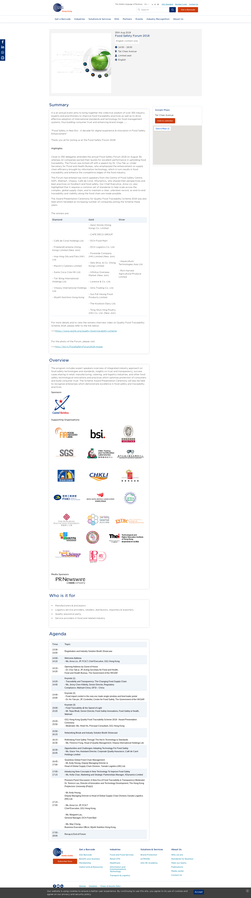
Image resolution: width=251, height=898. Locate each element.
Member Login (181, 4)
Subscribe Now (65, 861)
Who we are (177, 855)
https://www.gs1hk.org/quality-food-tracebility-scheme (86, 331)
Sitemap (82, 886)
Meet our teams (178, 863)
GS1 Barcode (85, 855)
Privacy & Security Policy (110, 886)
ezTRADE (145, 859)
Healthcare (115, 863)
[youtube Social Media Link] (58, 886)
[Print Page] (2, 58)
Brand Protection (149, 855)
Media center (177, 871)
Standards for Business (182, 859)
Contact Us (193, 4)
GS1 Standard (167, 4)
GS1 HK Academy (149, 863)
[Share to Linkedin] (2, 47)
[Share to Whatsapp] (2, 52)
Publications (177, 867)
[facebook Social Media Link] (54, 886)
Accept (199, 892)
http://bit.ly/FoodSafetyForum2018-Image (79, 346)
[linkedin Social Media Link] (61, 886)
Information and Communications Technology (118, 869)
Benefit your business (89, 859)
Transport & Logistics (120, 875)
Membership (85, 863)
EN (145, 4)
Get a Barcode (188, 10)
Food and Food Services (121, 855)
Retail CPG (115, 859)
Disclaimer (93, 886)
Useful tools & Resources (91, 867)
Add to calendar (165, 121)
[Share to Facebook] (2, 42)
